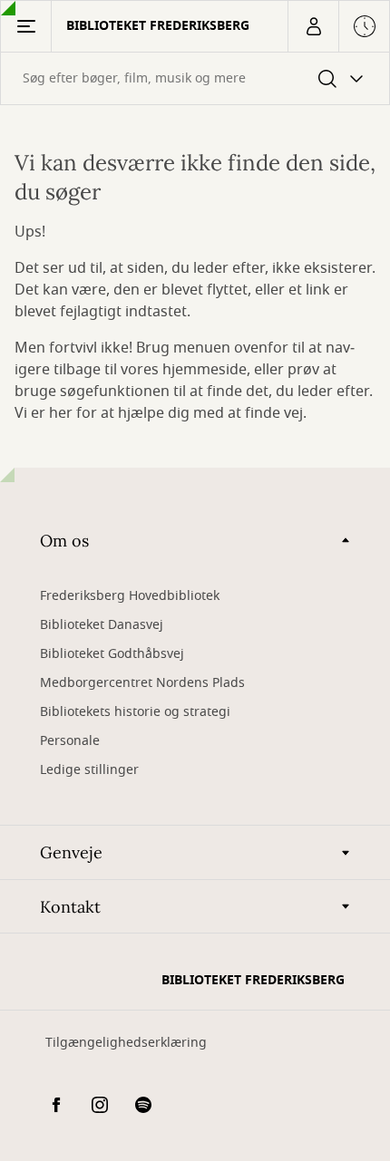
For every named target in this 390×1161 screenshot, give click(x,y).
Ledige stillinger (89, 769)
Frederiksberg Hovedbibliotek (129, 595)
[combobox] (195, 78)
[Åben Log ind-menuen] (313, 26)
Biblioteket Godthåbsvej (112, 653)
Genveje (71, 852)
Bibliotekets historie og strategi (135, 711)
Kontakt (70, 906)
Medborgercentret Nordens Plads (142, 682)
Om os (64, 540)
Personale (70, 740)
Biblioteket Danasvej (101, 624)
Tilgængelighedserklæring (126, 1042)
